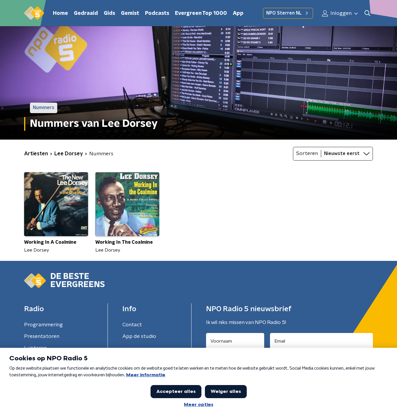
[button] (367, 13)
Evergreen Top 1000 (201, 13)
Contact (132, 324)
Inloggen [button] (340, 13)
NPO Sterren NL (284, 13)
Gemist (130, 13)
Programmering (43, 324)
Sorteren (307, 153)
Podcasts (157, 13)
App (238, 13)
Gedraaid (86, 13)
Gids (109, 13)
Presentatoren (41, 336)
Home (60, 13)
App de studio (139, 336)
